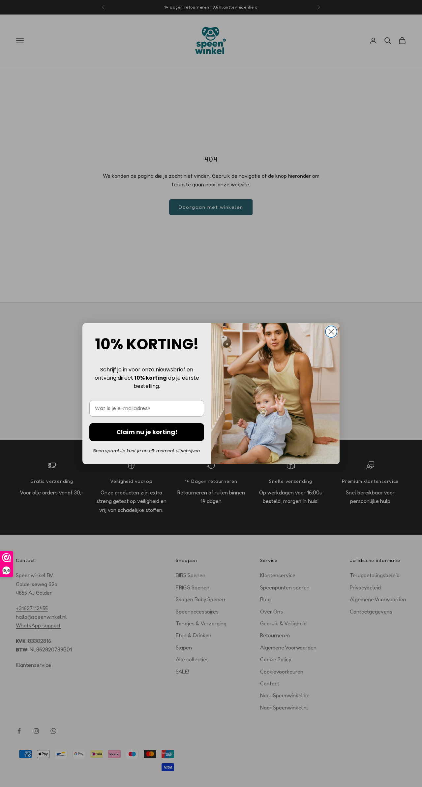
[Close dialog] (331, 331)
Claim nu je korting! (146, 432)
